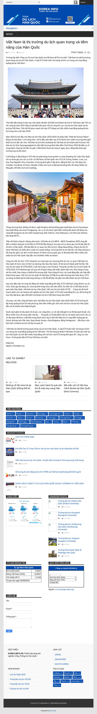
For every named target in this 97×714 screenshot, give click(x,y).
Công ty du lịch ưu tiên (19, 689)
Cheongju (52, 418)
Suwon (67, 414)
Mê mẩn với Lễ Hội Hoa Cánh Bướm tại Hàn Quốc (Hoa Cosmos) (77, 388)
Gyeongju (23, 422)
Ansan (29, 418)
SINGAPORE (60, 659)
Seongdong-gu (27, 426)
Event (67, 673)
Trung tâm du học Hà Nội (20, 679)
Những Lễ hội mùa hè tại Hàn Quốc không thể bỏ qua (18, 388)
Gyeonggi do (54, 414)
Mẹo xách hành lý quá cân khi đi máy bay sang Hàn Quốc (48, 388)
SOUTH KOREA (62, 664)
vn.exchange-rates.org (64, 589)
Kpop (67, 677)
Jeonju (56, 422)
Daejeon (30, 414)
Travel (13, 52)
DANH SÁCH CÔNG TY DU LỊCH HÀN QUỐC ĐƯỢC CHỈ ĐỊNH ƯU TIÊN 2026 (49, 484)
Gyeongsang (36, 422)
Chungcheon (65, 418)
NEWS (9, 34)
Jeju (47, 422)
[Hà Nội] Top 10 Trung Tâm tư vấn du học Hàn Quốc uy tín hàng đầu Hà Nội (47, 449)
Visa (55, 685)
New (9, 52)
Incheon (10, 418)
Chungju (78, 418)
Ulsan (19, 418)
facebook (75, 2)
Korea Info (52, 711)
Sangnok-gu (12, 426)
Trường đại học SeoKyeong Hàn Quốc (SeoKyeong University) (69, 527)
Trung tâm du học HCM (19, 684)
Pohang (75, 422)
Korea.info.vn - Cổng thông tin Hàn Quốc (53, 703)
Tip (55, 681)
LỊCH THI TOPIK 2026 (24, 437)
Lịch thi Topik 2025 (18, 675)
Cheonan (40, 418)
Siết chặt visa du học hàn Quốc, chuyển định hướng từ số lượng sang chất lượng (49, 460)
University (75, 681)
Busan (19, 414)
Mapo (65, 422)
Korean (57, 677)
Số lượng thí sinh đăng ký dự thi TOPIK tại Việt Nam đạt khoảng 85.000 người (48, 472)
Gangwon (11, 422)
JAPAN (58, 655)
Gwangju (41, 414)
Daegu (77, 414)
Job (75, 673)
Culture (57, 673)
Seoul (9, 414)
